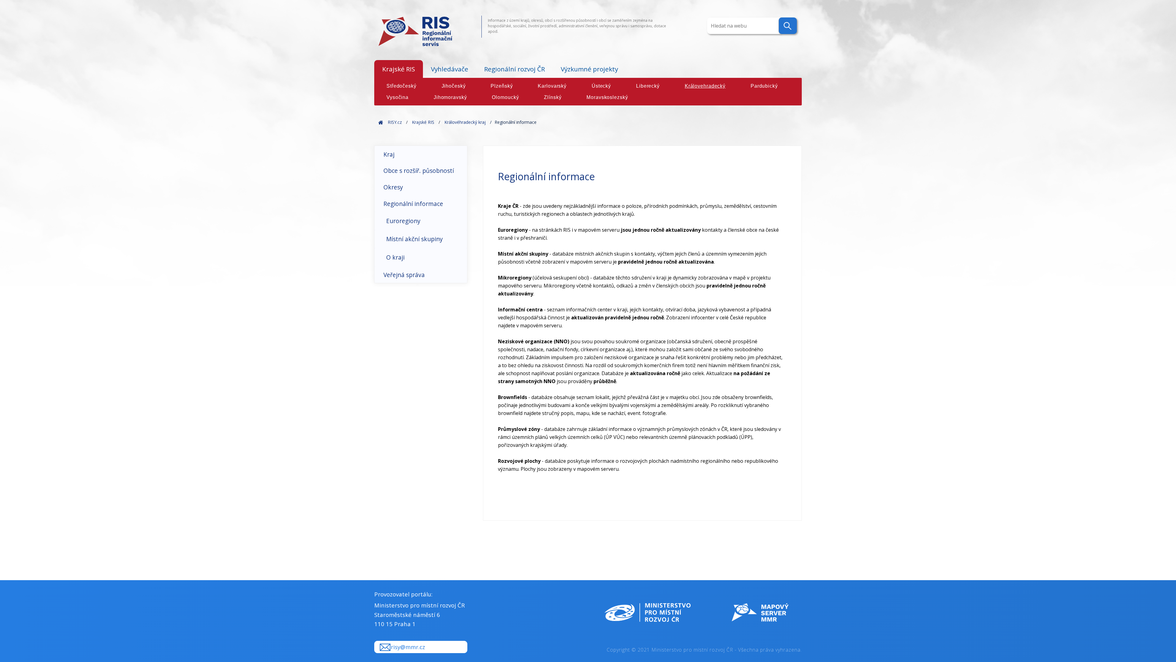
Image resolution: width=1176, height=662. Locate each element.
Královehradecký (705, 86)
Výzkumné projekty (589, 69)
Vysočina (397, 97)
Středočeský (401, 86)
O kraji (395, 257)
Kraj (388, 154)
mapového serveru (519, 285)
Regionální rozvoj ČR (514, 69)
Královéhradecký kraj (465, 122)
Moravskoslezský (607, 97)
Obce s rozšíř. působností (418, 170)
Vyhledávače (449, 69)
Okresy (393, 187)
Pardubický (764, 86)
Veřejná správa (404, 275)
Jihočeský (454, 86)
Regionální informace (413, 204)
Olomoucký (505, 97)
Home (380, 122)
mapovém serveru (599, 229)
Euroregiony (403, 221)
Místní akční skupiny (414, 239)
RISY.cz (395, 122)
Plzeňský (502, 86)
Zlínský (552, 97)
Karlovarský (552, 86)
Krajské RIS (398, 69)
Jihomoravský (450, 97)
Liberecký (648, 86)
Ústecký (601, 86)
